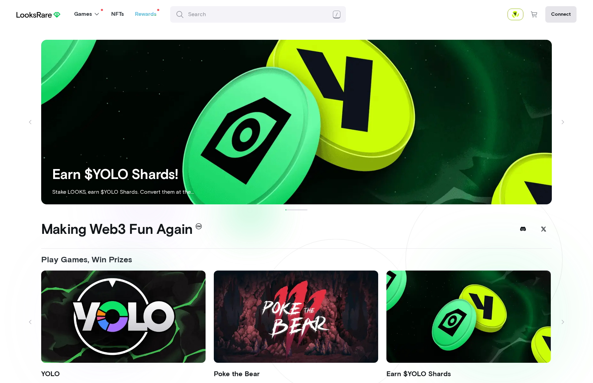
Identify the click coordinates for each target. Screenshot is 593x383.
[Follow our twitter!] (543, 229)
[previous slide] (30, 122)
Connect (561, 14)
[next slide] (563, 122)
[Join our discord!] (523, 229)
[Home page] (38, 14)
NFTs (117, 14)
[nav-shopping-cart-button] (534, 14)
